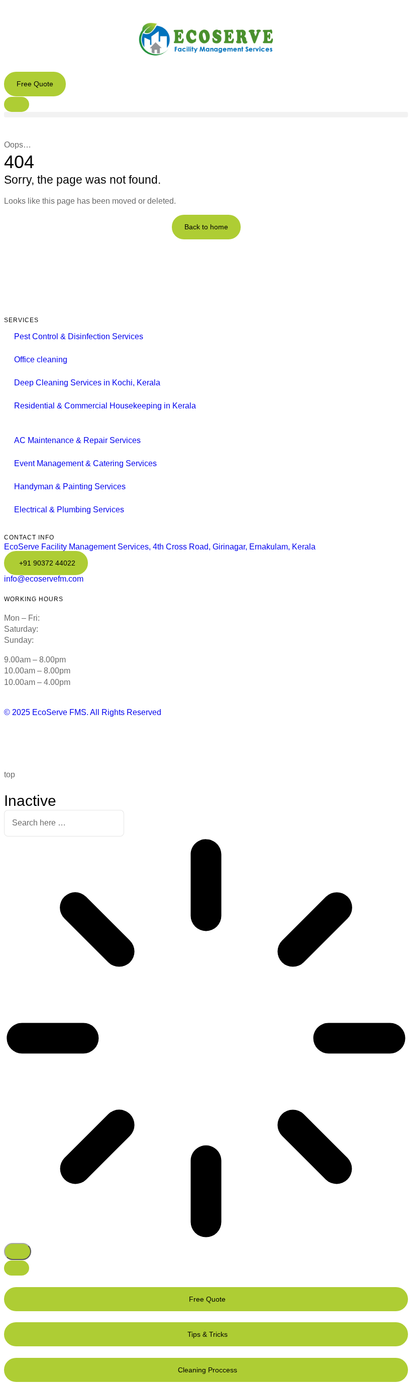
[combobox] (64, 823)
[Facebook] (16, 742)
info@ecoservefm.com (43, 579)
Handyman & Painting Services (70, 486)
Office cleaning (40, 359)
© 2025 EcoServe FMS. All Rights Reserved (82, 712)
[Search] (17, 1251)
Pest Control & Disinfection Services (78, 336)
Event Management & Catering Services (85, 463)
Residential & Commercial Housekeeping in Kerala (105, 405)
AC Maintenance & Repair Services (77, 440)
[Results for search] (206, 1039)
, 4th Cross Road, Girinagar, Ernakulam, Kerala (160, 546)
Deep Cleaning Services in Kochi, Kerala (87, 382)
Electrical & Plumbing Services (69, 509)
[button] (206, 114)
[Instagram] (117, 742)
